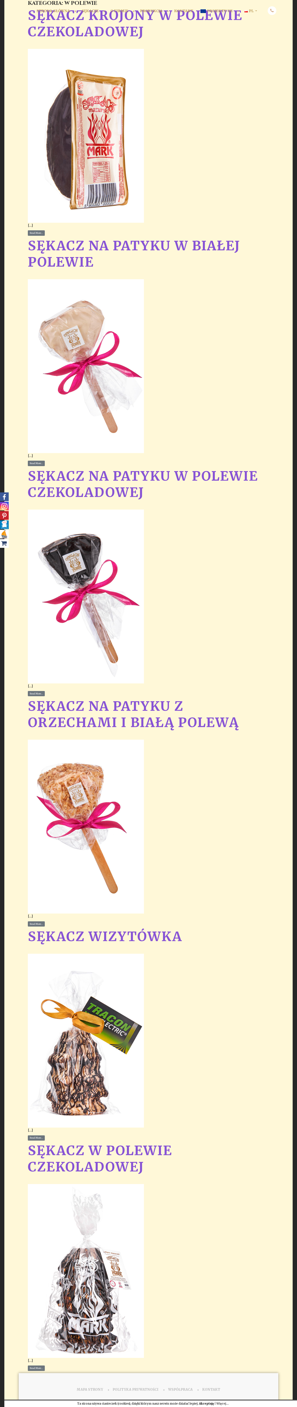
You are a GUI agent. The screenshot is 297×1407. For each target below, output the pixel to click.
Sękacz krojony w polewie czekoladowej (135, 23)
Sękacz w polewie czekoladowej (100, 1158)
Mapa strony (90, 1389)
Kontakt (183, 11)
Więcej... (222, 1403)
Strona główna (53, 11)
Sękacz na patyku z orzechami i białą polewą (133, 714)
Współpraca (180, 1389)
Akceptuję (206, 1403)
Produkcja (151, 11)
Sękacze (90, 11)
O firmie (119, 11)
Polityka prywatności (136, 1389)
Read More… (36, 233)
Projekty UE (220, 11)
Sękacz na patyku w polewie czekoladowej (143, 484)
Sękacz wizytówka (105, 936)
